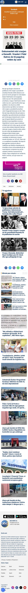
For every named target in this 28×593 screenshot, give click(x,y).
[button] (3, 589)
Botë (10, 566)
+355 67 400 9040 (14, 524)
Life (20, 576)
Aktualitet (3, 570)
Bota (4, 186)
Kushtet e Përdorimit (11, 560)
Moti (20, 573)
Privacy (4, 560)
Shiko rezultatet (14, 25)
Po (5, 17)
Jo (5, 19)
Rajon (2, 576)
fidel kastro (11, 186)
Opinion (3, 566)
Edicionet (21, 570)
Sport (10, 573)
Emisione (21, 566)
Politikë (3, 573)
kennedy (19, 186)
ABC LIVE (20, 1)
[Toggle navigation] (25, 2)
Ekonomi (11, 576)
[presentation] (24, 273)
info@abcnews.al (14, 523)
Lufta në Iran (12, 570)
